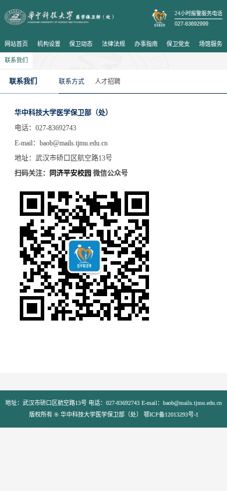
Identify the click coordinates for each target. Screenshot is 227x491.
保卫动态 (81, 44)
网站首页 (16, 44)
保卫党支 (178, 44)
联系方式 (71, 81)
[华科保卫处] (59, 17)
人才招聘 (107, 81)
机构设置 (49, 44)
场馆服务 (210, 44)
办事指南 (146, 44)
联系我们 (16, 60)
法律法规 (113, 44)
